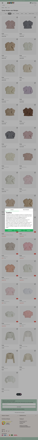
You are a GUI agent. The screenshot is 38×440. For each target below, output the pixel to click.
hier (11, 224)
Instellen (28, 230)
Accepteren (10, 230)
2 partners (20, 217)
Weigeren (19, 230)
